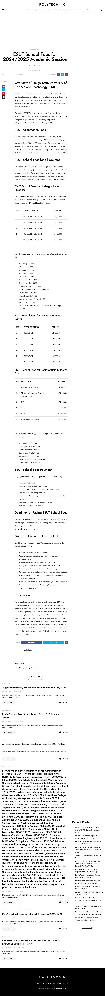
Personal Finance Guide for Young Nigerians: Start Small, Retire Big (86, 870)
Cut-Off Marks (26, 910)
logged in (24, 668)
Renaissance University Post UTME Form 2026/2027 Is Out (89, 893)
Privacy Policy (62, 983)
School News (37, 10)
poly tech (7, 918)
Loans (87, 10)
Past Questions (50, 10)
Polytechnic (52, 4)
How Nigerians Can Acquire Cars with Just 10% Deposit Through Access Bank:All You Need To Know (87, 863)
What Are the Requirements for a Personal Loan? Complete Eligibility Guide (89, 882)
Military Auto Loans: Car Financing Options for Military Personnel (86, 919)
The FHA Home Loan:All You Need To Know (88, 856)
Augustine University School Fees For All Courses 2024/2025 (34, 687)
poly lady (7, 74)
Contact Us (50, 983)
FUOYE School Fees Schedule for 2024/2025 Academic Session (31, 716)
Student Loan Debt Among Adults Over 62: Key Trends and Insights (88, 837)
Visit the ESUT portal (27, 483)
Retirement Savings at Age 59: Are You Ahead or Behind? (88, 843)
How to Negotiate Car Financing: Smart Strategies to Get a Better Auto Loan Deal (88, 913)
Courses (16, 910)
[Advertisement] (52, 27)
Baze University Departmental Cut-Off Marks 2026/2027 (87, 888)
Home (28, 10)
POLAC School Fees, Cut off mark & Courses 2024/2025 (32, 914)
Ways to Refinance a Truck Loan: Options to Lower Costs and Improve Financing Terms (89, 900)
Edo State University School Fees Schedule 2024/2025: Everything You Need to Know (31, 942)
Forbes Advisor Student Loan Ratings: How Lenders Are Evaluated (87, 876)
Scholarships (64, 10)
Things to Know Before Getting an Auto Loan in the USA (88, 907)
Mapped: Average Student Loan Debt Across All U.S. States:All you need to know (87, 830)
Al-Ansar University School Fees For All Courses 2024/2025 (33, 744)
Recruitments (76, 10)
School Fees (35, 49)
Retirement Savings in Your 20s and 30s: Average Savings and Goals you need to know (88, 849)
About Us (40, 983)
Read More (8, 702)
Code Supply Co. (61, 988)
